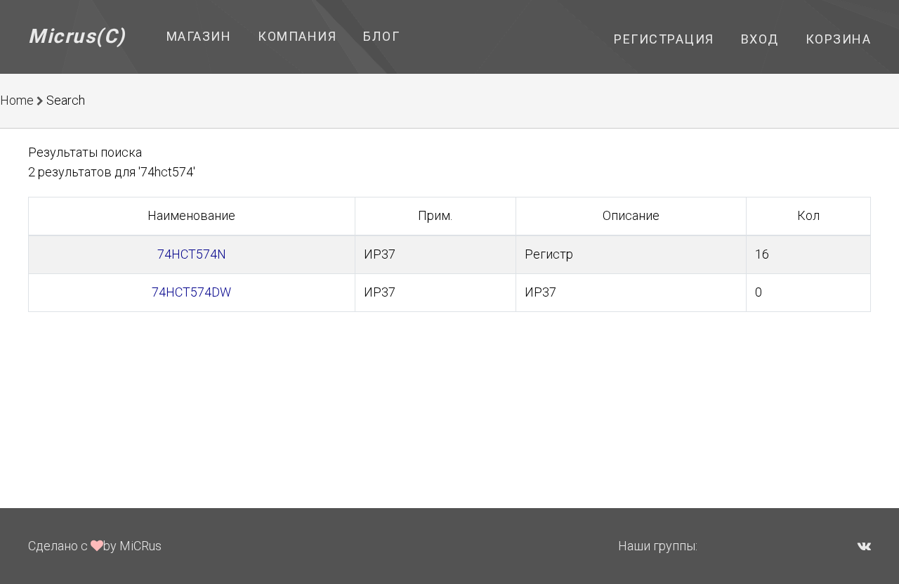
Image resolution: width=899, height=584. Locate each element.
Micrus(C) (77, 36)
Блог (381, 36)
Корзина (839, 39)
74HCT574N (191, 254)
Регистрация (664, 39)
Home (17, 100)
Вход (760, 39)
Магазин (199, 36)
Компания (297, 36)
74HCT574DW (191, 292)
